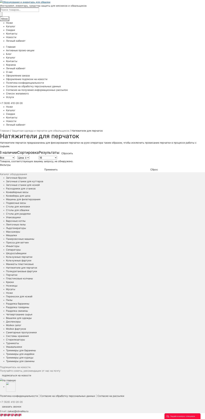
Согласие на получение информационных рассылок (37, 89)
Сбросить (67, 153)
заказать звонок (11, 406)
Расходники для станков (21, 188)
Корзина (11, 64)
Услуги (10, 97)
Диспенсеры (13, 321)
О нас (9, 71)
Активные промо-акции (20, 50)
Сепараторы (13, 249)
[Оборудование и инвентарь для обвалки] (102, 2)
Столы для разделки (18, 213)
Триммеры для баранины (21, 350)
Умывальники (14, 346)
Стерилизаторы (15, 339)
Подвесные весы (16, 202)
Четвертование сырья (19, 314)
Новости (11, 37)
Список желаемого (17, 93)
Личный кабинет (16, 40)
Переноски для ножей (19, 296)
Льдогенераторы (16, 228)
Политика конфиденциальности (25, 82)
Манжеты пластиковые (20, 264)
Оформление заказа (18, 75)
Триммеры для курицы (19, 357)
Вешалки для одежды (19, 317)
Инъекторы (12, 246)
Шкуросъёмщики (16, 253)
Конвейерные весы (17, 192)
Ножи (9, 22)
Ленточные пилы (16, 224)
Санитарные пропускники (21, 332)
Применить (51, 169)
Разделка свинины (17, 310)
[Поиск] (1, 14)
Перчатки (11, 274)
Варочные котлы (16, 220)
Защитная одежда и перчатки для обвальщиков (40, 130)
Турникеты (12, 343)
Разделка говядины (17, 307)
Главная (10, 46)
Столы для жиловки (18, 206)
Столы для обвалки (17, 210)
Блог (9, 53)
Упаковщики (13, 217)
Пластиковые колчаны (19, 278)
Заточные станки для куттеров (24, 181)
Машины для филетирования (23, 199)
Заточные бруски (16, 177)
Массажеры (13, 231)
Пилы (9, 300)
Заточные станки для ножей (23, 184)
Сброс (154, 169)
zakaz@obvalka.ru (18, 411)
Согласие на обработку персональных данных (33, 86)
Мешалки (11, 235)
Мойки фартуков (16, 328)
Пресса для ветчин (17, 242)
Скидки (10, 29)
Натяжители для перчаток (21, 267)
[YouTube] (11, 386)
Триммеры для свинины (20, 361)
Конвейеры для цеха (18, 195)
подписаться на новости (16, 375)
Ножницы (11, 285)
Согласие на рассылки (110, 395)
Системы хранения (17, 335)
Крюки (10, 282)
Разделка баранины (17, 303)
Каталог (10, 26)
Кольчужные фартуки (18, 260)
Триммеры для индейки (20, 353)
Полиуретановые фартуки (21, 271)
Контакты (11, 33)
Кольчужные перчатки (19, 256)
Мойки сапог (13, 325)
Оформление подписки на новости (26, 79)
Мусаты (10, 289)
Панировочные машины (20, 238)
